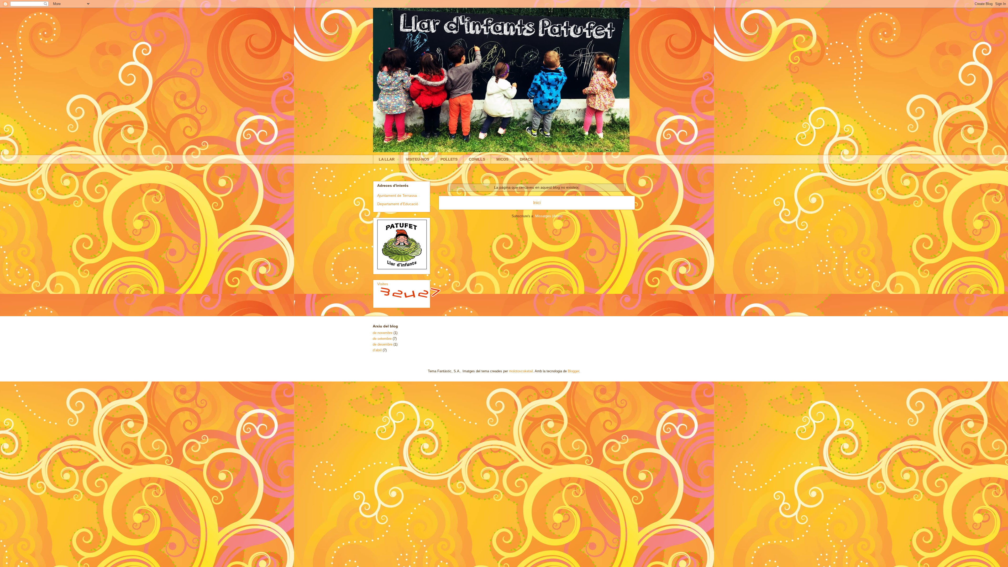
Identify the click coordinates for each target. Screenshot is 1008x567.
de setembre (382, 339)
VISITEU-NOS (417, 159)
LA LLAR (387, 159)
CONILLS (477, 159)
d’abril (377, 350)
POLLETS (449, 159)
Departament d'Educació (397, 204)
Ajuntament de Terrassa (397, 195)
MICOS (502, 159)
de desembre (382, 344)
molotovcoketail (521, 371)
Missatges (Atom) (548, 216)
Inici (537, 202)
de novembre (382, 333)
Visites (382, 284)
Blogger (573, 371)
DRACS (526, 159)
